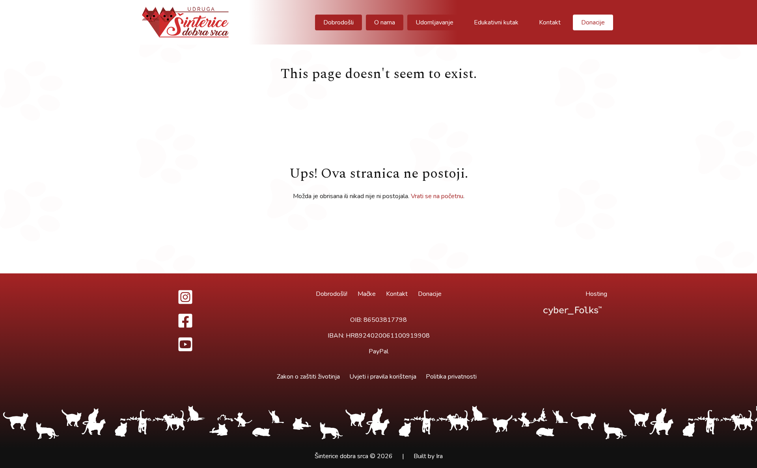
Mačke (367, 294)
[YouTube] (185, 344)
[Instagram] (185, 297)
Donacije (430, 294)
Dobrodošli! (331, 294)
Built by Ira (428, 456)
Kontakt (397, 294)
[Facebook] (185, 321)
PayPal (378, 351)
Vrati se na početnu (437, 196)
